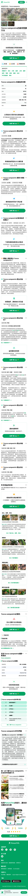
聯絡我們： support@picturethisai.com (16, 874)
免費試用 (21, 2)
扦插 (22, 375)
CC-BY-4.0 (18, 18)
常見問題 (3, 874)
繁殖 (17, 375)
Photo (5, 18)
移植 (12, 416)
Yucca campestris (6, 658)
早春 (13, 330)
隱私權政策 (4, 868)
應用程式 (18, 862)
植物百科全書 (4, 862)
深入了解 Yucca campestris (14, 724)
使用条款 (10, 868)
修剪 (18, 330)
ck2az (9, 18)
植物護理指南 (4, 6)
